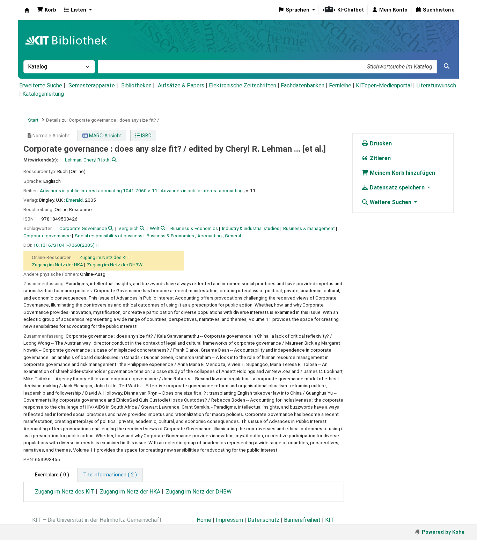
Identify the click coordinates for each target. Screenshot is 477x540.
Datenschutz (263, 520)
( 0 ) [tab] (52, 475)
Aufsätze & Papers (181, 85)
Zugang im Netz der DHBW (114, 264)
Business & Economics (194, 228)
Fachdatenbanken (302, 85)
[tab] (110, 475)
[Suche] (447, 66)
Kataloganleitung (43, 94)
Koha (26, 10)
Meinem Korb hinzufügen (401, 173)
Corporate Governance (83, 228)
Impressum (229, 520)
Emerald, (75, 200)
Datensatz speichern (397, 187)
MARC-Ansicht (105, 135)
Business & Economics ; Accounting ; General (194, 235)
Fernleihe (340, 85)
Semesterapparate (91, 85)
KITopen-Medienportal (384, 85)
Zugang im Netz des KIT (104, 257)
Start (33, 120)
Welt (155, 228)
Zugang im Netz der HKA (57, 264)
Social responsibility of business (108, 235)
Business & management (309, 228)
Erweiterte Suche (40, 85)
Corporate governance (47, 235)
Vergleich (128, 228)
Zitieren (379, 158)
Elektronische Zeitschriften (242, 85)
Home (204, 520)
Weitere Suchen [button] (390, 202)
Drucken (380, 143)
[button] (46, 10)
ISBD (146, 135)
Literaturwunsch (436, 85)
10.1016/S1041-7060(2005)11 (66, 245)
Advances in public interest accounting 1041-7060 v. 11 (98, 190)
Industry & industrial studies (250, 228)
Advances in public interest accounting (202, 190)
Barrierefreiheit (302, 520)
